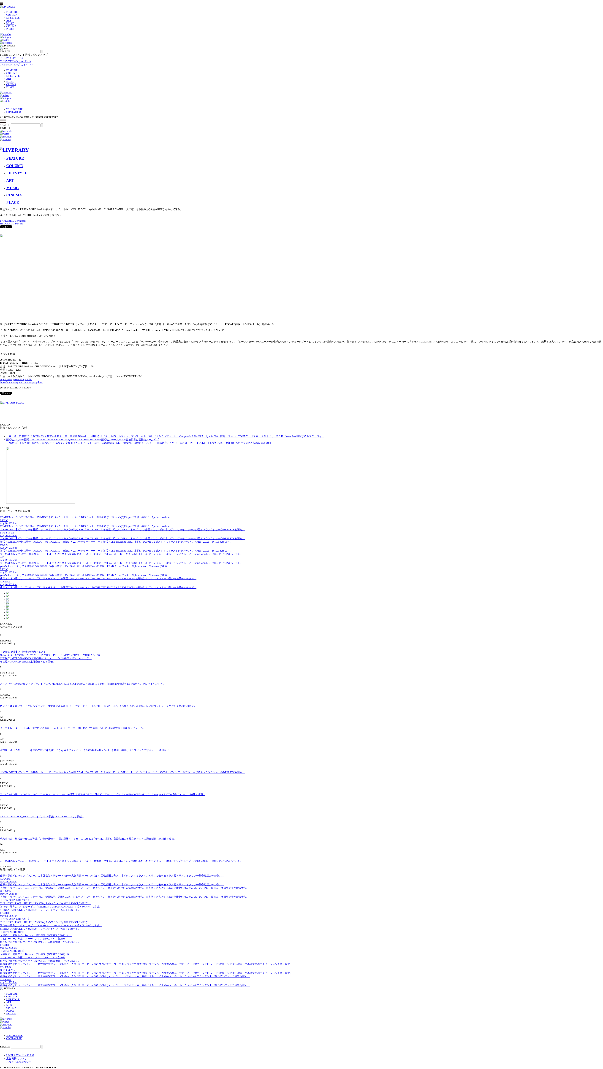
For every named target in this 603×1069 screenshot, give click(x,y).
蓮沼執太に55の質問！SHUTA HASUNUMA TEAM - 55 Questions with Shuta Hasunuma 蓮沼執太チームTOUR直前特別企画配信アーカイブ (82, 439)
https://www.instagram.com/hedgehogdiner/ (21, 382)
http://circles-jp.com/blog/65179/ (16, 379)
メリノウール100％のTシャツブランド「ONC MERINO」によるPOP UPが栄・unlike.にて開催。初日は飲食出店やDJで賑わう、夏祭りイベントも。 (82, 683)
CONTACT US (14, 112)
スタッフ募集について (18, 1062)
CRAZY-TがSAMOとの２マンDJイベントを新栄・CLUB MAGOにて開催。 (42, 816)
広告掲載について (16, 1058)
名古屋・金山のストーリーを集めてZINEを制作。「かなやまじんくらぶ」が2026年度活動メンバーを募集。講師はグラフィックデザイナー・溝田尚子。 (86, 750)
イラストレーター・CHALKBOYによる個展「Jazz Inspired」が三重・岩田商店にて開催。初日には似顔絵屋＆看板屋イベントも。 (72, 728)
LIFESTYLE (13, 17)
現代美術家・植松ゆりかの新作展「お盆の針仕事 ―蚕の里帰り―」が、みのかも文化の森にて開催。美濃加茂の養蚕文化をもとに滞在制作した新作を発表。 (88, 838)
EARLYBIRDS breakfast (12, 220)
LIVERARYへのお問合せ (20, 1055)
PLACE (10, 29)
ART (8, 20)
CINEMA (11, 26)
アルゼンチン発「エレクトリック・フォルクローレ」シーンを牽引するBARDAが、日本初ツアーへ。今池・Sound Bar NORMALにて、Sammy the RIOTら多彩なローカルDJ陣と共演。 (102, 794)
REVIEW (11, 1013)
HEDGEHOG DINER (11, 223)
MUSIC (10, 23)
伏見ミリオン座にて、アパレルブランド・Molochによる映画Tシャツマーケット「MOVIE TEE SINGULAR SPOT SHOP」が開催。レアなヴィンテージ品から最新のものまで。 (98, 706)
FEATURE (12, 12)
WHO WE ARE (14, 109)
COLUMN (11, 14)
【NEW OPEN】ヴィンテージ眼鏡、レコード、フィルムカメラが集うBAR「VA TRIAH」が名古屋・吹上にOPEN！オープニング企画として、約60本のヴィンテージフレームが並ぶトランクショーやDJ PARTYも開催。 (122, 772)
